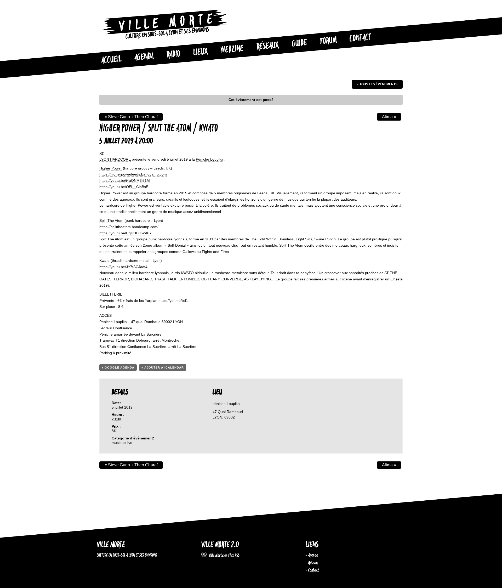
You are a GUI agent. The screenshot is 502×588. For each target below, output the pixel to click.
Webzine (232, 49)
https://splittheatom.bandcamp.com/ (128, 227)
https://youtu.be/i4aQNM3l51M (124, 180)
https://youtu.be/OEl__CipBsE (123, 187)
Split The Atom (111, 220)
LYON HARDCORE (115, 159)
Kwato (104, 260)
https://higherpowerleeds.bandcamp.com (133, 174)
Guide (300, 43)
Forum (328, 41)
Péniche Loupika (209, 159)
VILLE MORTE (111, 545)
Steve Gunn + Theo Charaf (131, 117)
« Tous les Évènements (377, 84)
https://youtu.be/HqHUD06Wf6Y (125, 233)
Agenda (144, 57)
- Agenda (312, 555)
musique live (122, 442)
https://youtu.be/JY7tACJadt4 (123, 267)
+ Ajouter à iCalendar (162, 367)
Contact (360, 38)
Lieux (200, 52)
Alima (389, 117)
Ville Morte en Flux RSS (223, 555)
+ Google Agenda (118, 367)
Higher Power (110, 168)
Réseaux (267, 46)
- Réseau (312, 563)
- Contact (312, 570)
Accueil (111, 59)
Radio (173, 54)
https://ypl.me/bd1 (173, 300)
